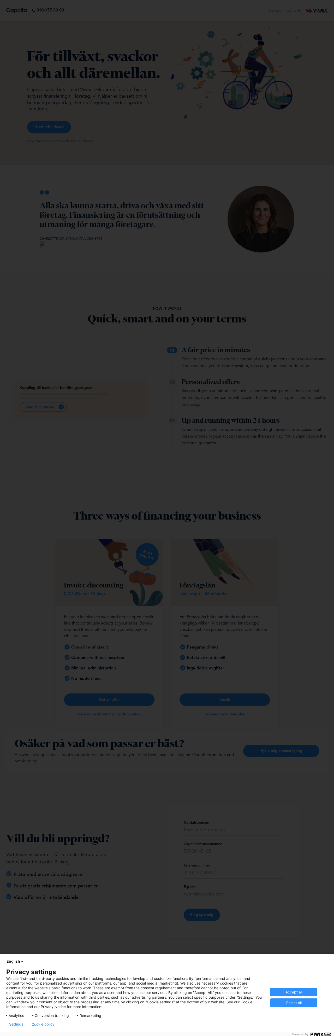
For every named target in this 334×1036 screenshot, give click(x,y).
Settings (16, 1024)
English (13, 961)
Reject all (294, 1002)
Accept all (293, 992)
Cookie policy (43, 1024)
